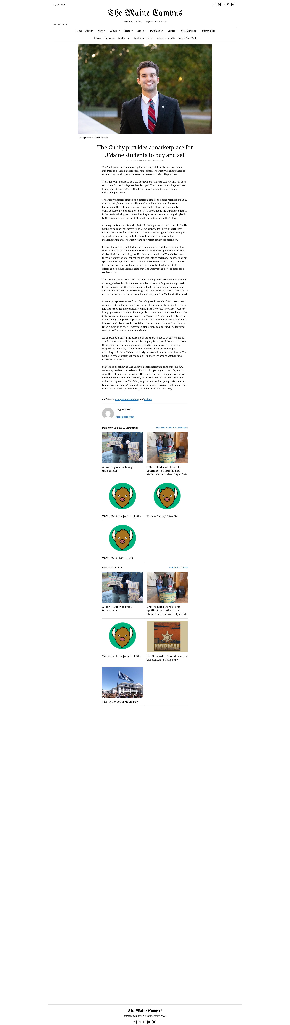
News (101, 30)
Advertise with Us (166, 37)
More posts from (125, 416)
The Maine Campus (145, 13)
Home (79, 30)
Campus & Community (127, 399)
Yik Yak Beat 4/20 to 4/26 (162, 516)
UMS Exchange (188, 30)
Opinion (140, 30)
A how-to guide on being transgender (117, 468)
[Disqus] (145, 747)
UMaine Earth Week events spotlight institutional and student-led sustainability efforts (167, 470)
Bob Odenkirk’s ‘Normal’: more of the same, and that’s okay (167, 657)
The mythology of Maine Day (120, 701)
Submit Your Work (187, 37)
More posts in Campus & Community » (172, 428)
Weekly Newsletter (143, 37)
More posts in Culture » (178, 567)
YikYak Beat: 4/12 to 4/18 (117, 558)
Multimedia (156, 30)
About (88, 30)
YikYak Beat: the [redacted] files (122, 516)
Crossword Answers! (104, 37)
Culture (113, 30)
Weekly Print (124, 37)
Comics (171, 30)
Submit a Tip (208, 30)
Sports (127, 30)
